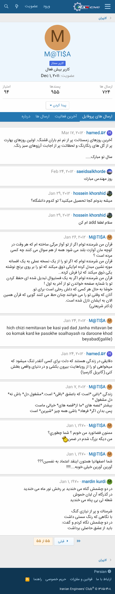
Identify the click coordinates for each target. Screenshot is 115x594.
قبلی (61, 541)
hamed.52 (96, 133)
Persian (101, 572)
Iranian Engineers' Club (85, 589)
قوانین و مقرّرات (81, 579)
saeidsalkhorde (91, 171)
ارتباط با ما (103, 579)
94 (6, 92)
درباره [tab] (26, 116)
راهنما (37, 579)
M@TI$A (97, 237)
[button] (107, 6)
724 (106, 92)
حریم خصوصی (55, 579)
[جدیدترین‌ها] (16, 6)
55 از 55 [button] (43, 541)
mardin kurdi (94, 481)
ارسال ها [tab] (42, 116)
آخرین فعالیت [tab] (66, 116)
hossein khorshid (89, 193)
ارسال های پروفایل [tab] (97, 116)
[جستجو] (6, 6)
